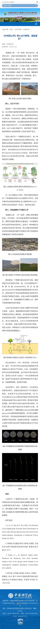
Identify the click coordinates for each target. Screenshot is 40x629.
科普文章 (26, 29)
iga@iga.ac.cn (22, 616)
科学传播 (18, 29)
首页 (11, 29)
